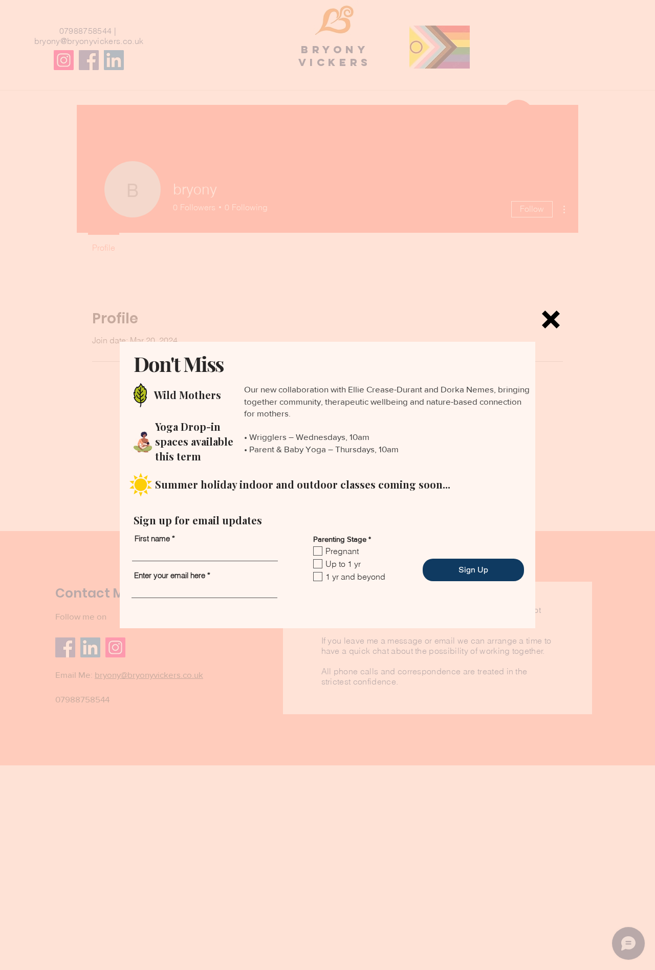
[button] (551, 319)
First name (152, 538)
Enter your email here (169, 575)
